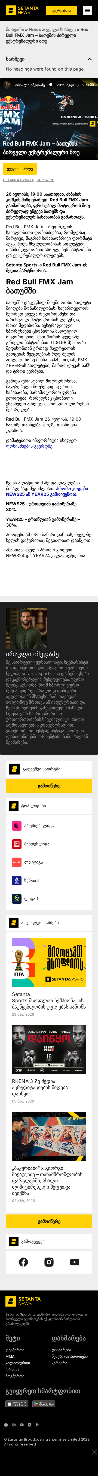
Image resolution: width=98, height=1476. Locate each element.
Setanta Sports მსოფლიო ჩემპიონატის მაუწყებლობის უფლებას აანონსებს (52, 1000)
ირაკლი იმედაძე (30, 85)
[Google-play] (37, 1425)
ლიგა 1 (31, 898)
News (35, 29)
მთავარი (15, 29)
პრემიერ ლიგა (39, 825)
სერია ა (31, 880)
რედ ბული (45, 180)
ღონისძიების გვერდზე (29, 446)
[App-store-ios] (30, 1425)
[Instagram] (14, 1425)
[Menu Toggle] (87, 10)
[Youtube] (22, 1425)
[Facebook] (6, 1425)
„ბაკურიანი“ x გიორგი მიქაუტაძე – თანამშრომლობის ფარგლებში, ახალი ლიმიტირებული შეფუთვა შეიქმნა (47, 1180)
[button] (90, 59)
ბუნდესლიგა (37, 843)
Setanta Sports (18, 180)
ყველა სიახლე (61, 29)
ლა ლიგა (33, 862)
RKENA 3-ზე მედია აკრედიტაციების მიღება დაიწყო (40, 1087)
